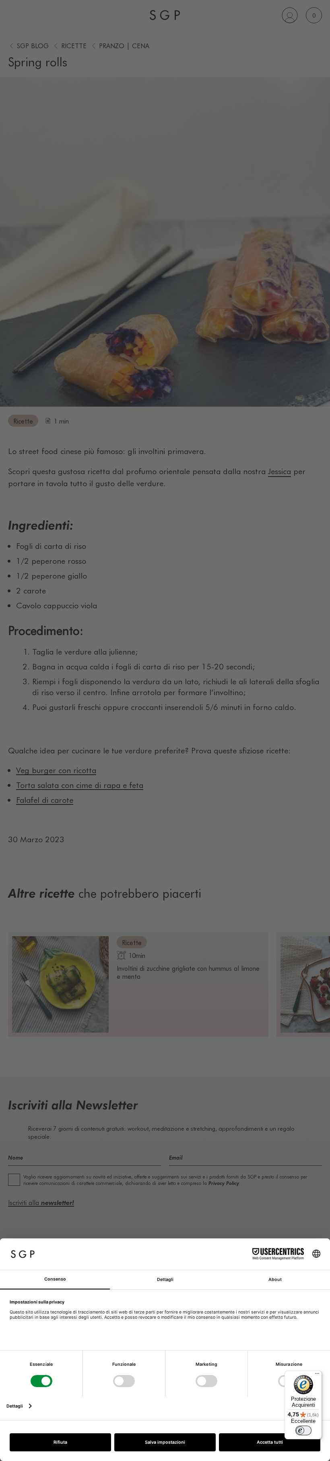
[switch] (303, 1430)
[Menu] (317, 1375)
